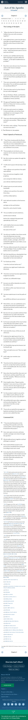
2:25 (6, 607)
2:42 (5, 556)
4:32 (10, 634)
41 (7, 472)
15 (15, 20)
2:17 (6, 596)
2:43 (6, 639)
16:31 (11, 625)
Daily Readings (8, 666)
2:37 (6, 623)
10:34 (4, 525)
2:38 (5, 539)
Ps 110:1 (11, 619)
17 (20, 20)
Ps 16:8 (11, 607)
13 (10, 20)
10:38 (8, 601)
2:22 (5, 601)
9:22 (8, 621)
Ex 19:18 (20, 504)
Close (13, 711)
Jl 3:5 (12, 627)
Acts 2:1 (15, 473)
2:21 (5, 599)
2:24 (5, 605)
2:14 (5, 522)
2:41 (6, 632)
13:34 (8, 605)
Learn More (7, 685)
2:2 (5, 495)
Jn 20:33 (13, 587)
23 (9, 23)
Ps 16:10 (12, 614)
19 (25, 20)
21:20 (22, 632)
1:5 (7, 586)
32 (23, 523)
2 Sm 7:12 (9, 612)
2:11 (5, 592)
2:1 (5, 472)
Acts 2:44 (7, 570)
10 (3, 20)
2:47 (8, 632)
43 (7, 525)
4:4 (10, 632)
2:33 (5, 535)
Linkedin (16, 704)
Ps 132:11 (14, 612)
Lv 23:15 (8, 579)
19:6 (4, 587)
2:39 (6, 627)
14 (13, 20)
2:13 (6, 594)
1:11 (8, 590)
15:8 (24, 586)
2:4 (5, 514)
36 (4, 478)
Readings (20, 2)
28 (21, 23)
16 (18, 20)
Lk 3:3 (14, 625)
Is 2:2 (8, 596)
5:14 (13, 632)
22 (6, 23)
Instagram (19, 704)
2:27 (6, 610)
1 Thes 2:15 (10, 603)
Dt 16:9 (14, 579)
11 (6, 20)
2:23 (6, 603)
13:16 (10, 525)
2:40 (6, 630)
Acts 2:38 (9, 512)
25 (14, 23)
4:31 (10, 586)
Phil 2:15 (21, 630)
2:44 (6, 641)
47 (8, 556)
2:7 (5, 590)
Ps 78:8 (13, 630)
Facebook (8, 704)
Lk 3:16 (8, 584)
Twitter (4, 704)
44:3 (11, 596)
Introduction (6, 18)
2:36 (6, 621)
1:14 (8, 636)
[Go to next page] (26, 15)
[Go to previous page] (2, 15)
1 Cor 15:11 (16, 533)
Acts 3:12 (11, 523)
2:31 (6, 614)
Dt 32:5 (9, 630)
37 (14, 558)
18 (22, 20)
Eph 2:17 (16, 627)
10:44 (9, 554)
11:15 (19, 586)
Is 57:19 (9, 627)
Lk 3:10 (8, 623)
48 (12, 554)
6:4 (10, 636)
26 (16, 23)
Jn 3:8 (11, 498)
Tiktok (23, 704)
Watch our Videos (14, 669)
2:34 (5, 619)
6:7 (15, 632)
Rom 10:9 (12, 621)
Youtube (12, 704)
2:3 (5, 504)
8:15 (12, 586)
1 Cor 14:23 (9, 594)
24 (11, 23)
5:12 (17, 558)
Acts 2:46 (6, 577)
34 (10, 641)
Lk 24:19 (12, 601)
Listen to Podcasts (19, 666)
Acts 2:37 (6, 480)
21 (4, 23)
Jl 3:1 (14, 596)
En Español (14, 10)
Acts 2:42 (19, 546)
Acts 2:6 (23, 516)
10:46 (8, 592)
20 (2, 23)
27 (18, 23)
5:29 (21, 523)
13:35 (8, 610)
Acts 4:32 (11, 558)
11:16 (14, 554)
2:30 (6, 612)
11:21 (17, 632)
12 (8, 20)
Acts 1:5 (6, 554)
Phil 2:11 (16, 621)
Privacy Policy (16, 718)
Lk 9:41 (16, 630)
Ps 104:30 (8, 587)
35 (7, 619)
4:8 (17, 523)
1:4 (8, 616)
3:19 (8, 625)
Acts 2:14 (23, 477)
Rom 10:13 (9, 599)
